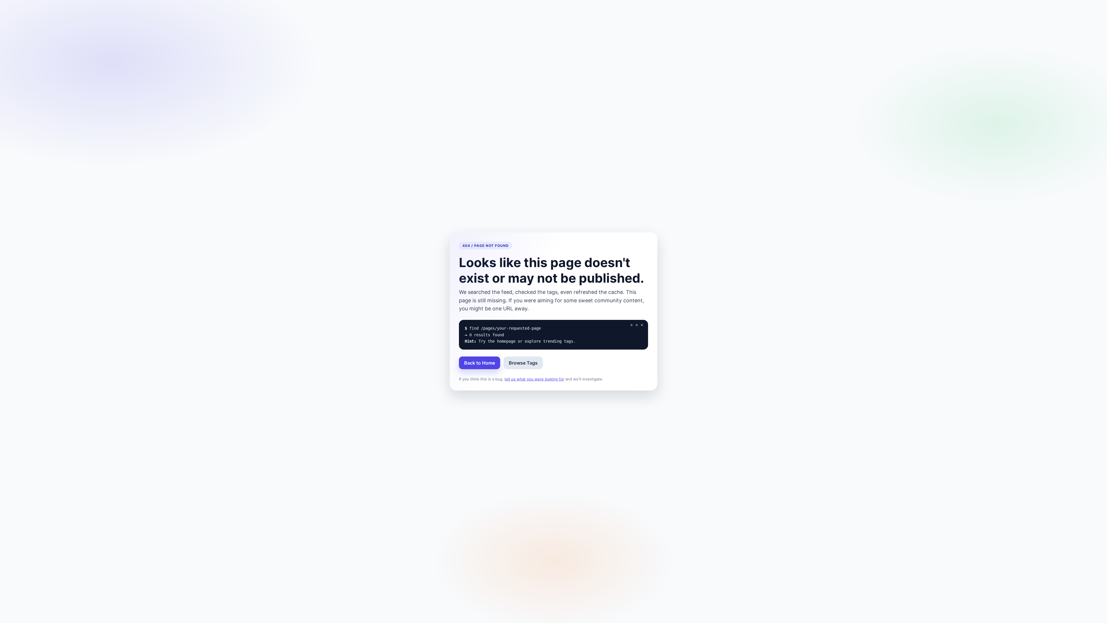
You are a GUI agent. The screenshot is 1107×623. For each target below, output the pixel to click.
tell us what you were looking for (534, 379)
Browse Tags (523, 363)
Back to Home (479, 363)
